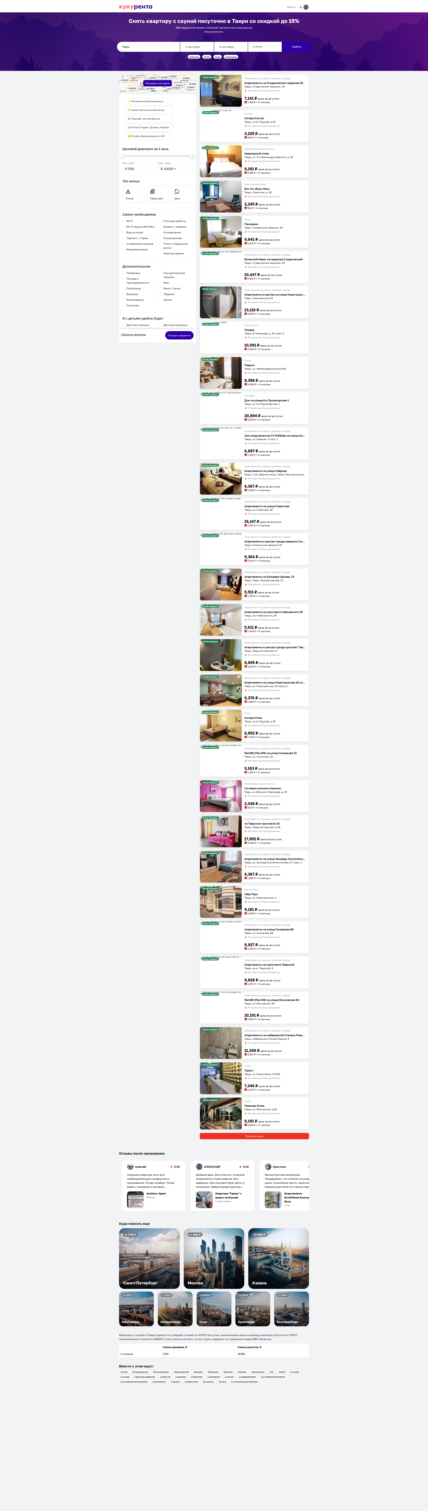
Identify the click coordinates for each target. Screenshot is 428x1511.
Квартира (228, 1371)
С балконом (196, 1376)
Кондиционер (173, 238)
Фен (166, 282)
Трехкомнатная (181, 1371)
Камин (168, 299)
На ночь (222, 1381)
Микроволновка (137, 249)
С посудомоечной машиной (134, 1381)
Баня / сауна (172, 288)
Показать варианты (179, 335)
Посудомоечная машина (174, 275)
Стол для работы (175, 221)
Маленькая (213, 1371)
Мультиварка (135, 299)
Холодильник (172, 232)
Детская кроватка (175, 325)
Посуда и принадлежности (137, 280)
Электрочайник (174, 253)
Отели (207, 56)
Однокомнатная (140, 1371)
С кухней (294, 1371)
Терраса (169, 294)
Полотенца (133, 288)
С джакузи (165, 1376)
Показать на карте (157, 83)
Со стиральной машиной (273, 1376)
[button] (221, 91)
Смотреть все (254, 1136)
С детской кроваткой (144, 1376)
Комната (242, 1371)
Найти (296, 46)
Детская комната (137, 325)
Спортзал (132, 305)
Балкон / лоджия (175, 226)
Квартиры (194, 56)
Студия (124, 1371)
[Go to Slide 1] (220, 104)
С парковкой (213, 1376)
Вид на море (134, 232)
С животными (191, 1381)
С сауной (229, 1376)
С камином (180, 1376)
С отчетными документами (244, 1381)
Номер (282, 1371)
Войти (291, 7)
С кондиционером (247, 1376)
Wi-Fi (129, 221)
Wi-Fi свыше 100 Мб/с (140, 226)
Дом (272, 1371)
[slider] (122, 156)
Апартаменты (258, 1371)
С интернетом (159, 1381)
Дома (217, 56)
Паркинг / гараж (137, 238)
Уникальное (231, 56)
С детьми (175, 1381)
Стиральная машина (139, 243)
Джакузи (132, 294)
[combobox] (148, 47)
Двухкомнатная (161, 1371)
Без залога (208, 1381)
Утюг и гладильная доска (176, 245)
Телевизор (133, 273)
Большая (198, 1371)
